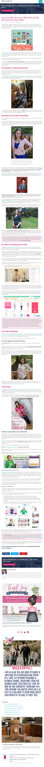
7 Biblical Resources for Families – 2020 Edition (13, 706)
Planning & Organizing (30, 754)
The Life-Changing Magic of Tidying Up (15, 76)
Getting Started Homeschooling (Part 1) (12, 712)
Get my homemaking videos (8, 10)
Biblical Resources (24, 754)
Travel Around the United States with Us (12, 714)
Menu (41, 1)
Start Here (11, 761)
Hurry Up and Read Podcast (21, 759)
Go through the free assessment (11, 447)
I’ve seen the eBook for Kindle (7, 472)
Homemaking (11, 754)
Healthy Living (37, 754)
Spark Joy (32, 76)
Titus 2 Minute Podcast (13, 759)
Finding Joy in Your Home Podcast (14, 757)
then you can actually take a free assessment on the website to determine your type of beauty (22, 334)
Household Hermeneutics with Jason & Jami (27, 757)
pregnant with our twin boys (7, 53)
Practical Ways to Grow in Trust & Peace (12, 710)
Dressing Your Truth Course (13, 200)
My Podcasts (11, 756)
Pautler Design (29, 765)
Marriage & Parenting (17, 754)
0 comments (18, 22)
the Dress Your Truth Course (29, 389)
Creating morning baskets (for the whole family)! (14, 708)
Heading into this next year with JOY (11, 704)
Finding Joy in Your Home (17, 765)
